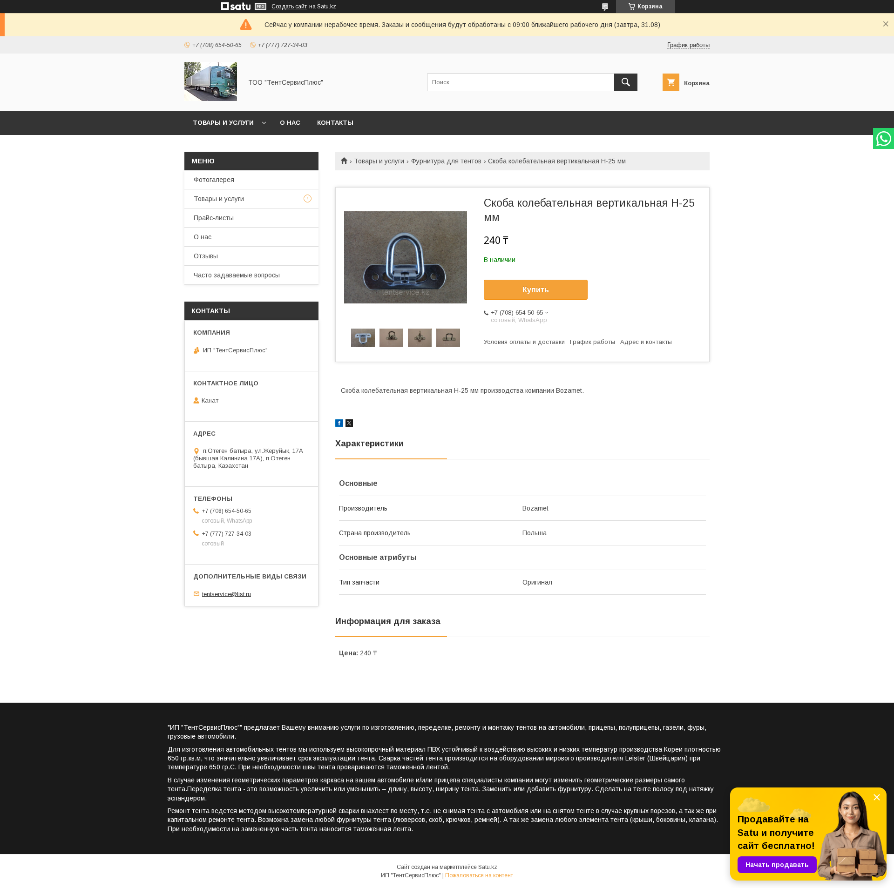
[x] (349, 424)
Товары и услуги (223, 122)
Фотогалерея (214, 179)
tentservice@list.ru (226, 593)
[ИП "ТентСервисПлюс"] (210, 98)
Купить (535, 290)
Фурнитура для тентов (446, 161)
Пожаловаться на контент (479, 875)
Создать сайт (289, 6)
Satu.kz (487, 867)
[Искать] (625, 82)
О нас (290, 122)
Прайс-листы (214, 218)
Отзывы (206, 256)
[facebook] (339, 424)
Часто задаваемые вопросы (237, 275)
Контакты (335, 122)
